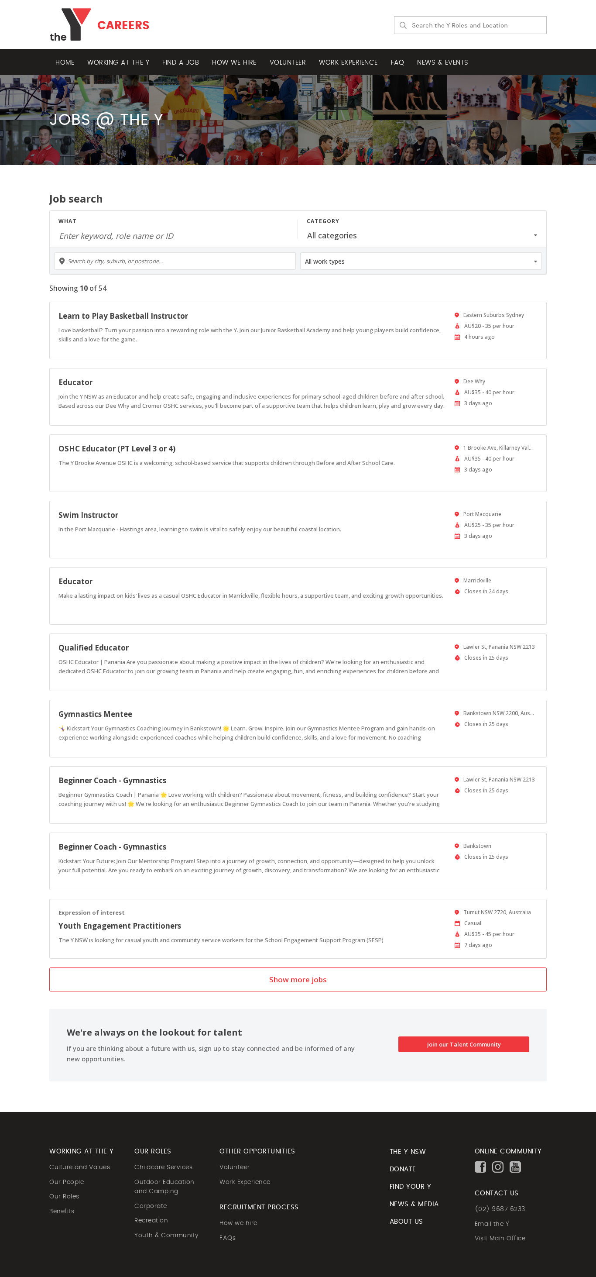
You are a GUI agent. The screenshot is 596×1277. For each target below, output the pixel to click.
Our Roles (64, 1197)
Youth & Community (166, 1235)
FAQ (397, 62)
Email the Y (492, 1224)
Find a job (180, 62)
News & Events (443, 62)
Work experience (348, 62)
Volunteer (288, 62)
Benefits (61, 1211)
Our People (66, 1182)
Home (64, 62)
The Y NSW (408, 1152)
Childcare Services (163, 1167)
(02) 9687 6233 (500, 1209)
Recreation (151, 1221)
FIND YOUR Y (411, 1187)
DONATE (403, 1169)
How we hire (234, 62)
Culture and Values (79, 1167)
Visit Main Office (500, 1239)
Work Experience (245, 1182)
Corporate (150, 1206)
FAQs (227, 1238)
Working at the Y (118, 62)
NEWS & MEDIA (414, 1204)
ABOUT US (406, 1221)
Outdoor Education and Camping (164, 1187)
